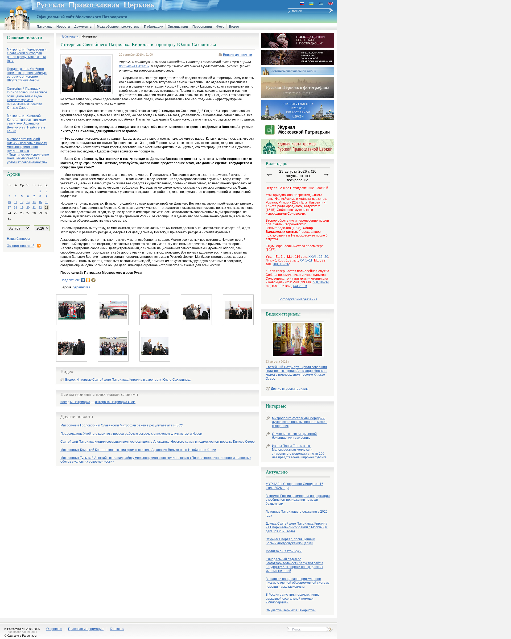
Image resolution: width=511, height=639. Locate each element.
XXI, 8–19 (300, 286)
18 (15, 207)
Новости (63, 26)
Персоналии (202, 26)
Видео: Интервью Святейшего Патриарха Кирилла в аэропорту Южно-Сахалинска (128, 379)
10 (9, 202)
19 (21, 207)
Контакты (117, 629)
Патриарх (44, 26)
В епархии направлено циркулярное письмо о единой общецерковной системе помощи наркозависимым (297, 582)
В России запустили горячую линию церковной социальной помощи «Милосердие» (292, 598)
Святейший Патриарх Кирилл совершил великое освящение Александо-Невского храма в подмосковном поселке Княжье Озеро (296, 372)
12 (21, 202)
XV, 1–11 (306, 260)
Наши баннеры (18, 238)
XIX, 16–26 (281, 264)
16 (46, 202)
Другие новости (76, 416)
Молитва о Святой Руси (284, 551)
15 (40, 202)
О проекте (54, 629)
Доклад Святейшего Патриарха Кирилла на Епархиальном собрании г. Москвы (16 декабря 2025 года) (297, 527)
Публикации (153, 26)
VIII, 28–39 (321, 282)
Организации (178, 26)
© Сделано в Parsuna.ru (20, 635)
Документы (83, 26)
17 (9, 207)
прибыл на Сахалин (134, 66)
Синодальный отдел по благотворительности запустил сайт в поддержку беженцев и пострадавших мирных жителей (294, 564)
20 (28, 207)
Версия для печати (237, 55)
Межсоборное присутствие (118, 26)
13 (28, 202)
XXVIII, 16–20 (318, 257)
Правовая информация (86, 629)
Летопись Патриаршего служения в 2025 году (297, 513)
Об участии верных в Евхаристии (291, 610)
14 (34, 202)
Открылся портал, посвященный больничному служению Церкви (290, 541)
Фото (220, 26)
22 (40, 207)
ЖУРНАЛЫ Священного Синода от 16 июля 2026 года (294, 485)
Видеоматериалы (283, 314)
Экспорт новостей (20, 246)
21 (34, 207)
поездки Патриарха (75, 402)
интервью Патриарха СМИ (115, 402)
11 (15, 202)
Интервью (89, 36)
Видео (234, 26)
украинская (81, 287)
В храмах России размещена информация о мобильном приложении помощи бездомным (298, 499)
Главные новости (24, 37)
